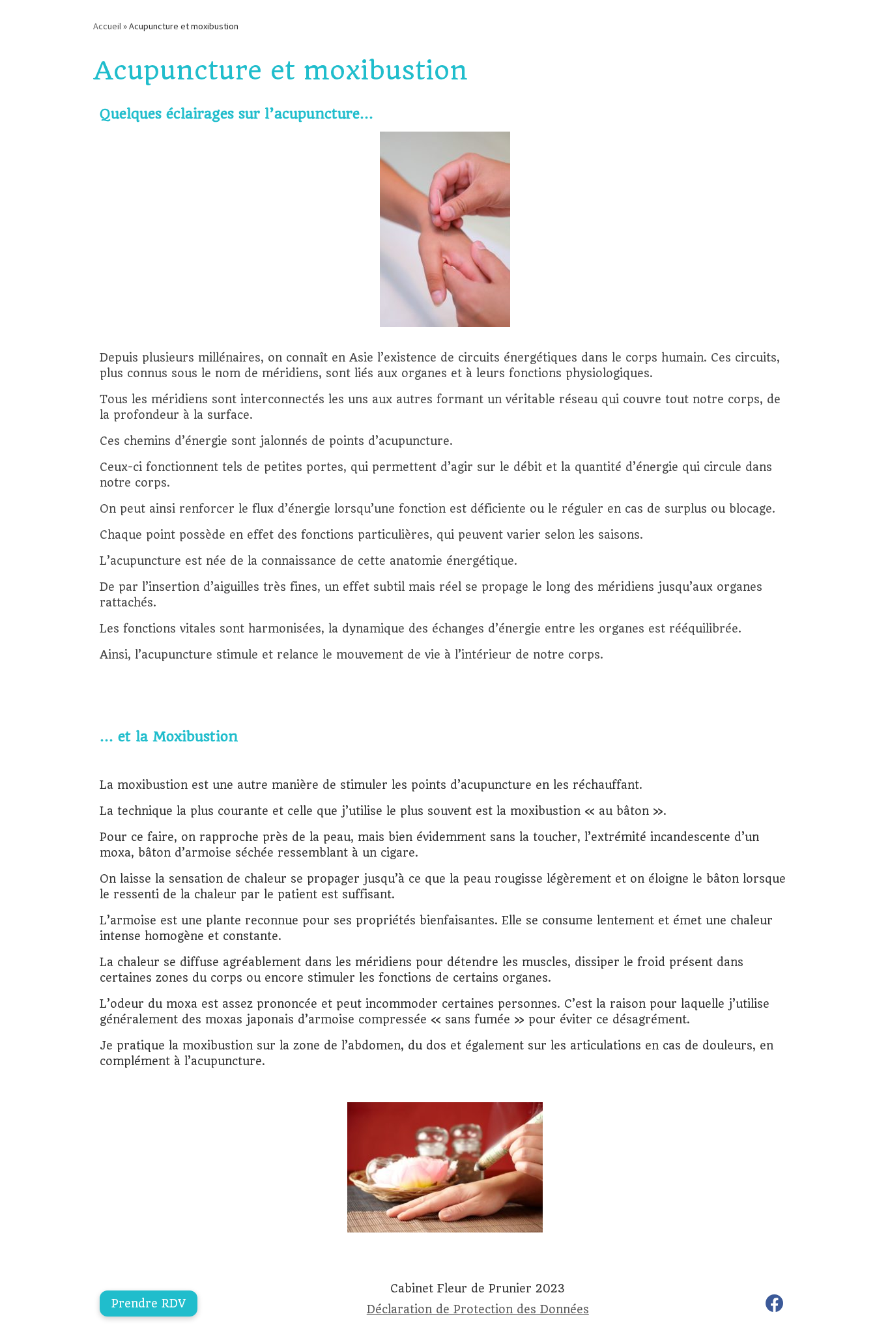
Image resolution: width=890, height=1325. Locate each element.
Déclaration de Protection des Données (478, 1309)
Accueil (107, 26)
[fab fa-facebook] (775, 1306)
